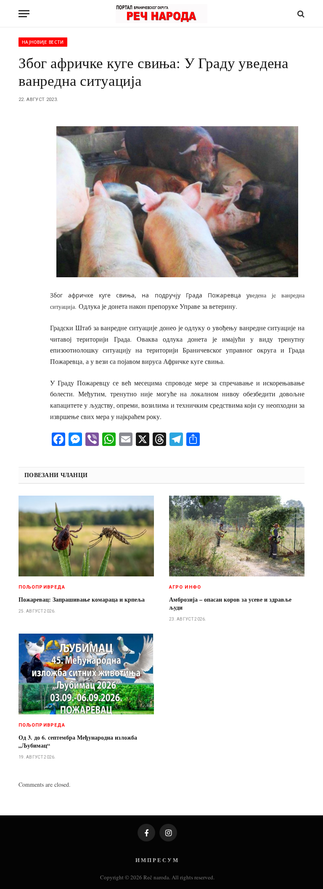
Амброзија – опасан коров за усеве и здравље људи (230, 603)
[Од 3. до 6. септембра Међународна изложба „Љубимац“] (86, 674)
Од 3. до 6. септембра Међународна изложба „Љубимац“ (78, 741)
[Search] (300, 13)
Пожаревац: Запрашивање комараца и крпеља (82, 599)
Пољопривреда (42, 587)
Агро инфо (185, 587)
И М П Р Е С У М (156, 860)
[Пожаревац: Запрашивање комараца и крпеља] (86, 536)
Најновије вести (43, 42)
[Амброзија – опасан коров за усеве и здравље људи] (236, 536)
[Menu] (24, 13)
